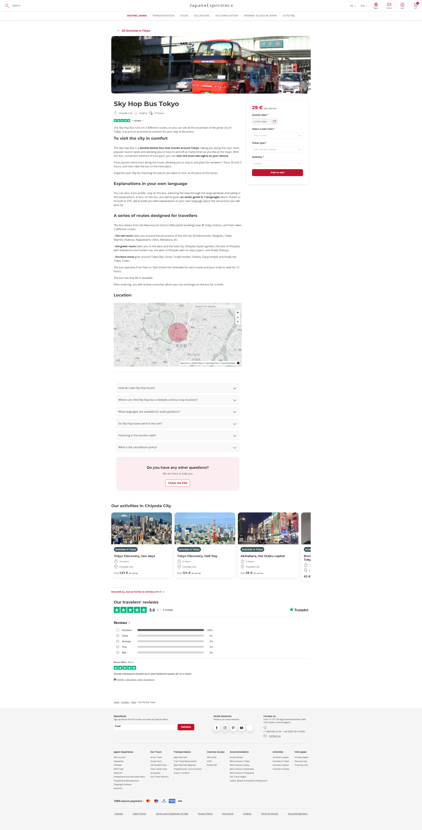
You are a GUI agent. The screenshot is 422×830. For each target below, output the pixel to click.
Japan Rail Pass (180, 757)
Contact (119, 813)
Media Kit (118, 773)
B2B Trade (118, 769)
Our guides (155, 773)
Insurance (227, 813)
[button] (178, 332)
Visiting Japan (137, 16)
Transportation (163, 16)
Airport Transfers (182, 773)
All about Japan (301, 757)
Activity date (260, 114)
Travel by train (301, 765)
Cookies (247, 813)
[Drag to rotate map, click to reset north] (237, 322)
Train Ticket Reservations (185, 761)
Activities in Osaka (281, 769)
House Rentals (236, 757)
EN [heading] (351, 5)
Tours (184, 16)
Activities (289, 16)
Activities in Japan (281, 757)
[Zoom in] (237, 312)
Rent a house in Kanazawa (242, 769)
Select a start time (263, 128)
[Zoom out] (237, 317)
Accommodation (226, 16)
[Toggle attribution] (238, 363)
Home (116, 702)
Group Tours (156, 761)
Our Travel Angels (238, 776)
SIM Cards (211, 757)
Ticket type (259, 142)
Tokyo (133, 702)
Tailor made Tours (158, 769)
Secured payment (297, 813)
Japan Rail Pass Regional (185, 765)
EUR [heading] (362, 5)
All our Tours (156, 757)
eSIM (209, 761)
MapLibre (184, 363)
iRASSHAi (118, 788)
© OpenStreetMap (227, 363)
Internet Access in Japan (260, 16)
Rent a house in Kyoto (239, 765)
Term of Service (269, 813)
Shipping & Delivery (123, 784)
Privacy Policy (205, 813)
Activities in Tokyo (125, 549)
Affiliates (118, 765)
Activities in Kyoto (281, 765)
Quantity (258, 156)
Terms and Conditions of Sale (172, 813)
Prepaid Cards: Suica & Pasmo (187, 769)
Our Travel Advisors (159, 776)
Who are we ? (120, 757)
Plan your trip (301, 761)
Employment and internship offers (129, 776)
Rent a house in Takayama (242, 773)
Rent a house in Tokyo (240, 761)
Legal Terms (139, 813)
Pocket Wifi (212, 765)
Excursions (202, 16)
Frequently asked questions (126, 780)
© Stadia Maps (196, 363)
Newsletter (119, 761)
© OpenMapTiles (211, 363)
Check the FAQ (177, 483)
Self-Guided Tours (158, 765)
